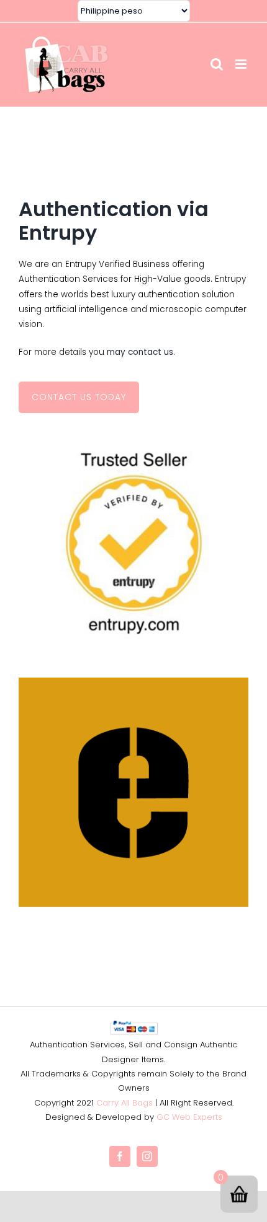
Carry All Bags (124, 1103)
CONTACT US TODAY (79, 397)
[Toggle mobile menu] (241, 64)
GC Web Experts (189, 1117)
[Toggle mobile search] (216, 64)
